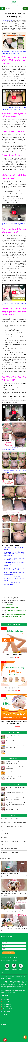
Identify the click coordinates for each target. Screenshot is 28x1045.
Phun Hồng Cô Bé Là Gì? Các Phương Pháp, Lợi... (12, 910)
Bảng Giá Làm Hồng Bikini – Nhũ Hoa (11, 845)
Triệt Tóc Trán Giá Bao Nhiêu (16, 448)
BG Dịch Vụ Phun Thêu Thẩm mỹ (10, 852)
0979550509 (8, 957)
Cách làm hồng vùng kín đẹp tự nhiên (10, 873)
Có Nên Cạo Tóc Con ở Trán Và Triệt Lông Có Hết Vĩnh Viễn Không (14, 578)
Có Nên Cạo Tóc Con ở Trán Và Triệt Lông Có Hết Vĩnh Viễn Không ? (14, 564)
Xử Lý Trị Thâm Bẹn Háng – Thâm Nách (12, 830)
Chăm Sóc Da (5, 833)
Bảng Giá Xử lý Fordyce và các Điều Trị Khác (13, 841)
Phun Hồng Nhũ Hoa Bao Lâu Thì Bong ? (10, 891)
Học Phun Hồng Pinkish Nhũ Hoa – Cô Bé (12, 826)
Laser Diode (17, 318)
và (21, 470)
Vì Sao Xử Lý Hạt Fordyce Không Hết (11, 819)
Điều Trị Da (4, 837)
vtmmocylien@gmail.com (11, 607)
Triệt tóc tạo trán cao (7, 20)
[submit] (22, 8)
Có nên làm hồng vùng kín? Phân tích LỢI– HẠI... (12, 926)
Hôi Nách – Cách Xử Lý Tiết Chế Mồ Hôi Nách (13, 822)
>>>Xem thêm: (5, 107)
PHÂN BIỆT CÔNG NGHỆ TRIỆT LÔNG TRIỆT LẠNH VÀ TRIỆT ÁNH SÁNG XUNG (14, 554)
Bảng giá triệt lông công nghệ (9, 848)
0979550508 (15, 957)
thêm (8, 303)
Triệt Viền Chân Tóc (15, 470)
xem (5, 303)
